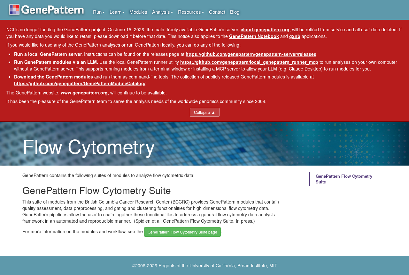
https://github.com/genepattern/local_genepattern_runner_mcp (249, 62)
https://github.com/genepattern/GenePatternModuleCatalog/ (79, 83)
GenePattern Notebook (254, 36)
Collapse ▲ (204, 112)
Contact (217, 11)
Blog (234, 11)
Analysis (161, 11)
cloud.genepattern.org (265, 29)
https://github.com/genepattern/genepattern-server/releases (251, 54)
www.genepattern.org (84, 92)
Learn (115, 11)
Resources (189, 11)
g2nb (294, 36)
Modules (138, 11)
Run (97, 11)
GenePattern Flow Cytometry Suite (344, 179)
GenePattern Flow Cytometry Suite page (182, 231)
